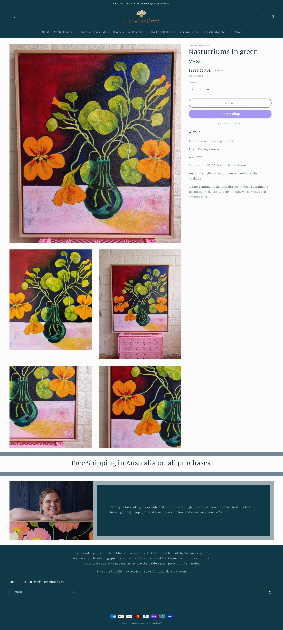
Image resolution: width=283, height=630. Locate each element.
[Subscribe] (73, 592)
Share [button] (196, 131)
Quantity (194, 82)
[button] (13, 16)
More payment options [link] (230, 122)
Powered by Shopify (154, 623)
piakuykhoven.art (135, 623)
